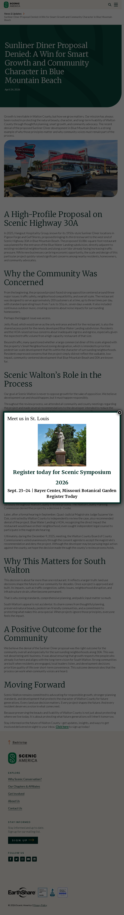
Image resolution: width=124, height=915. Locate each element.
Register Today (61, 496)
